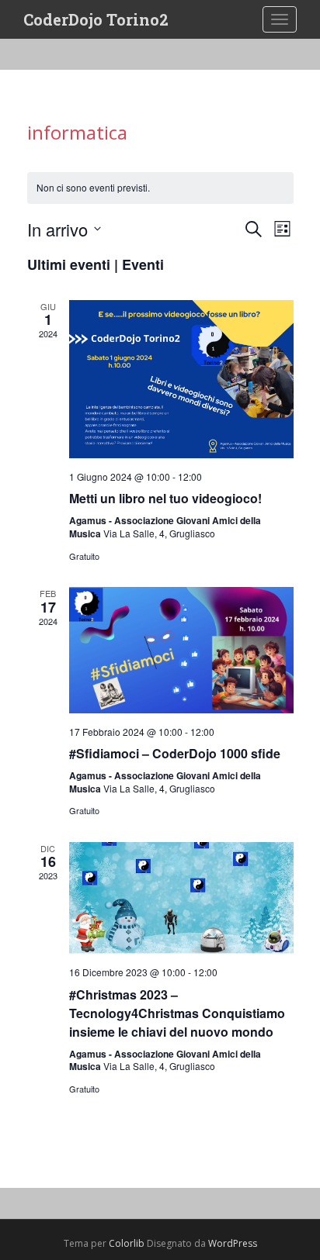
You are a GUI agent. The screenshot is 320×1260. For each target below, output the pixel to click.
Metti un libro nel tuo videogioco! (165, 498)
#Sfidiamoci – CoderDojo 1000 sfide (174, 753)
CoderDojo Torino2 (96, 19)
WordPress (232, 1243)
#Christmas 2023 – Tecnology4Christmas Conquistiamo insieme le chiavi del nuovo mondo (177, 1013)
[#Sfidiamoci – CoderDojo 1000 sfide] (181, 650)
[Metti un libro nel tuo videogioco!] (181, 379)
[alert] (160, 188)
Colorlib (126, 1243)
